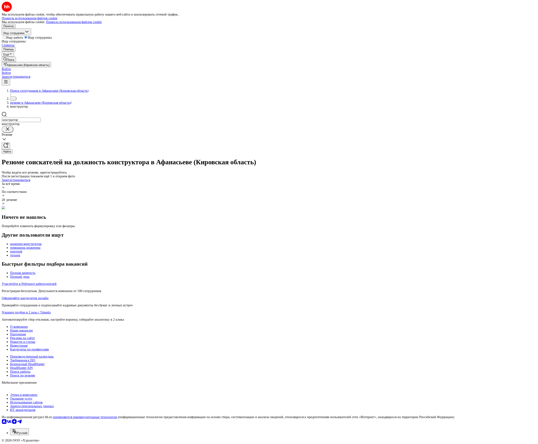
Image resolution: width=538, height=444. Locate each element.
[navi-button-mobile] (6, 82)
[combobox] (21, 120)
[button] (6, 69)
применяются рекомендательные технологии (85, 417)
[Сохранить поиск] (6, 145)
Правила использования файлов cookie (74, 22)
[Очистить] (7, 129)
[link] (9, 59)
